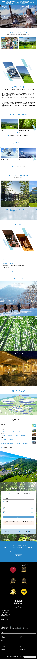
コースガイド (4, 159)
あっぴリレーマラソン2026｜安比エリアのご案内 (11, 431)
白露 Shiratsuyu (7, 255)
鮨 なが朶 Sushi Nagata (9, 263)
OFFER (21, 634)
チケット (21, 159)
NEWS (2, 640)
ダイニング (3, 637)
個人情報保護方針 (22, 649)
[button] (35, 16)
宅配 (20, 637)
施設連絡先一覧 (21, 628)
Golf (2, 130)
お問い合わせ (3, 649)
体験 (2, 639)
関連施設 (21, 646)
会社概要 (2, 650)
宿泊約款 (21, 650)
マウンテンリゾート (4, 634)
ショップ (21, 639)
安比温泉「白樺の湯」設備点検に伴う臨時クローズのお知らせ (13, 435)
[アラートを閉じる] (34, 1)
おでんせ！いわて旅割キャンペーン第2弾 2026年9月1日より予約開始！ (9, 426)
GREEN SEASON (3, 316)
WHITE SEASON (3, 281)
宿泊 (2, 636)
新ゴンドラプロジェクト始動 (7, 439)
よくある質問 (3, 646)
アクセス (21, 636)
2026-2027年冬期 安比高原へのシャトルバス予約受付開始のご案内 (15, 443)
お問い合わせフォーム (6, 626)
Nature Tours (24, 130)
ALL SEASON (2, 351)
